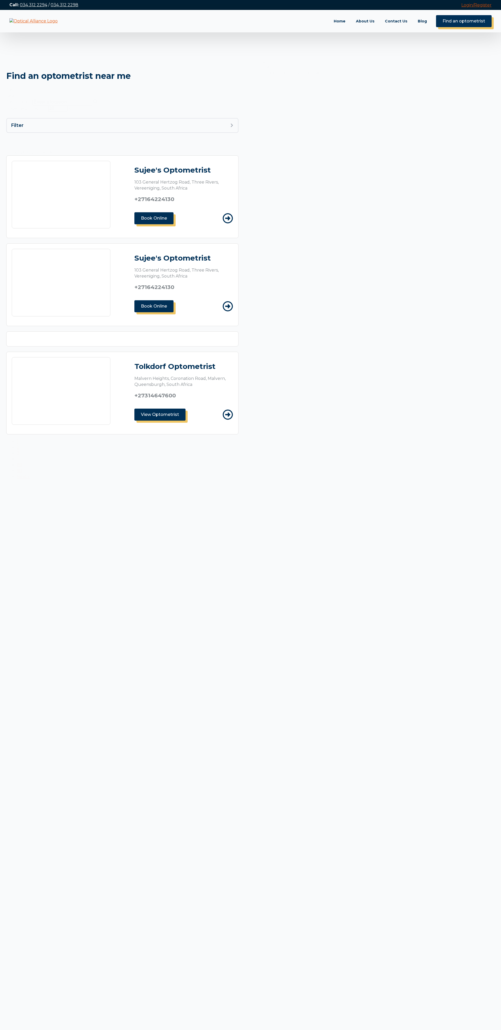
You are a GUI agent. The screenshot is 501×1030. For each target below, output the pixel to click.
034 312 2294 (33, 4)
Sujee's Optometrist (172, 170)
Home (339, 21)
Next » (23, 476)
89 (19, 464)
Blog (422, 21)
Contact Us (396, 21)
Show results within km (40, 108)
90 (19, 470)
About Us (365, 21)
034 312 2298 (64, 4)
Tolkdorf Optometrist (175, 366)
